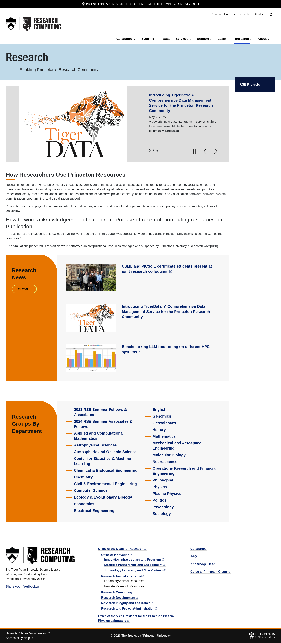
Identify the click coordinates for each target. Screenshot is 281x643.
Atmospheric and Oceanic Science (105, 452)
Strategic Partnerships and (133, 564)
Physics (160, 487)
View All (24, 288)
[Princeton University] (107, 4)
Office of (115, 555)
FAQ (193, 556)
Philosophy (163, 480)
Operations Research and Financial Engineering (185, 471)
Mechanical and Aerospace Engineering (177, 445)
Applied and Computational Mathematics (99, 436)
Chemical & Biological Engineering (105, 470)
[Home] (33, 24)
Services (182, 38)
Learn (222, 38)
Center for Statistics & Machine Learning (102, 461)
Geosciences (164, 423)
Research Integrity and (125, 603)
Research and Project (127, 608)
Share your (21, 586)
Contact (259, 14)
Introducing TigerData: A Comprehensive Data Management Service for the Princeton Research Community (166, 311)
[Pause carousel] (194, 151)
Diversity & (26, 633)
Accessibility (18, 638)
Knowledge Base (202, 564)
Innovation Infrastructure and (133, 559)
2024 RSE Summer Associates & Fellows (103, 424)
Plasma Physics (167, 493)
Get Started (124, 38)
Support (203, 38)
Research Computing (116, 592)
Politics (159, 500)
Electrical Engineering (94, 510)
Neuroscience (165, 461)
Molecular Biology (169, 455)
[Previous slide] (204, 151)
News (215, 14)
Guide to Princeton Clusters (210, 571)
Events (228, 14)
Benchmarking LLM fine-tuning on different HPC (166, 349)
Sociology (162, 514)
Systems (147, 38)
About (262, 38)
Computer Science (90, 490)
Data (166, 38)
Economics (84, 504)
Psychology (163, 507)
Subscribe (244, 14)
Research (242, 38)
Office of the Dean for (120, 548)
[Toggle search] (271, 14)
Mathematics (164, 436)
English (159, 409)
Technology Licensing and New (134, 570)
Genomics (162, 416)
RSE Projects (250, 84)
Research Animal (121, 576)
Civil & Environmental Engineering (105, 484)
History (159, 430)
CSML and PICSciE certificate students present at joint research (167, 268)
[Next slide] (216, 151)
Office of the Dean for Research (166, 4)
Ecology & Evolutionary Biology (103, 497)
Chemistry (83, 477)
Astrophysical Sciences (95, 445)
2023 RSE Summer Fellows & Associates (100, 412)
